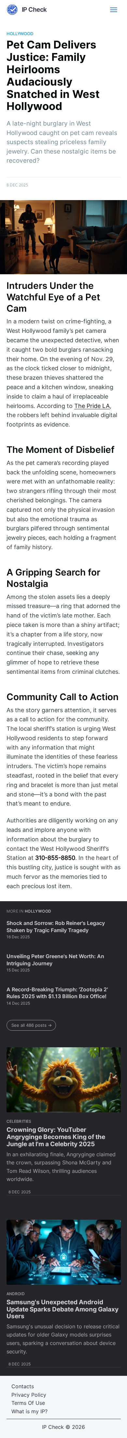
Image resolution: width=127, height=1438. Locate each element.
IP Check (53, 1427)
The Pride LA (92, 405)
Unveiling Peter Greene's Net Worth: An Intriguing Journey (55, 960)
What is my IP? (29, 1411)
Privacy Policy (28, 1394)
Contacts (22, 1386)
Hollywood (20, 33)
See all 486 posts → (31, 1025)
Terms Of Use (28, 1403)
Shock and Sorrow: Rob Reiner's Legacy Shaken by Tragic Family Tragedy (56, 926)
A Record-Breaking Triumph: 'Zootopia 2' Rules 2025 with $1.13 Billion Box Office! (57, 993)
